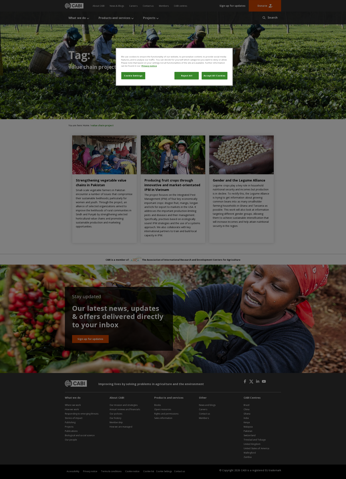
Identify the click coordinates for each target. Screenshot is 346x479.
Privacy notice (149, 65)
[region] (174, 67)
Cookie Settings (133, 75)
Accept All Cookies (214, 75)
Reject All (186, 75)
